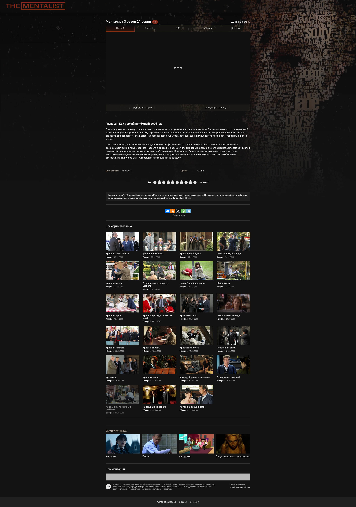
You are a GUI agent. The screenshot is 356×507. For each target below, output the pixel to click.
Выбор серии (242, 22)
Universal (235, 28)
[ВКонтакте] (167, 211)
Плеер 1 (120, 28)
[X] (178, 211)
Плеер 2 (149, 28)
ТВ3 (178, 28)
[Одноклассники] (172, 211)
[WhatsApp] (183, 211)
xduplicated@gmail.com (239, 487)
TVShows (207, 28)
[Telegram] (188, 211)
